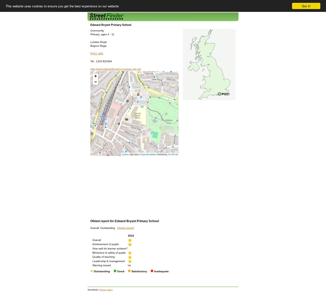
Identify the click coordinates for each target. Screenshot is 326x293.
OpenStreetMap (148, 154)
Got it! (306, 6)
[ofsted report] (125, 228)
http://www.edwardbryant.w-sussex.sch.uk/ (115, 69)
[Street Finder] (163, 16)
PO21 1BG (96, 53)
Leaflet (125, 154)
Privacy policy (106, 290)
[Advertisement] (134, 184)
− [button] (95, 82)
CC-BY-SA (173, 154)
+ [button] (95, 76)
